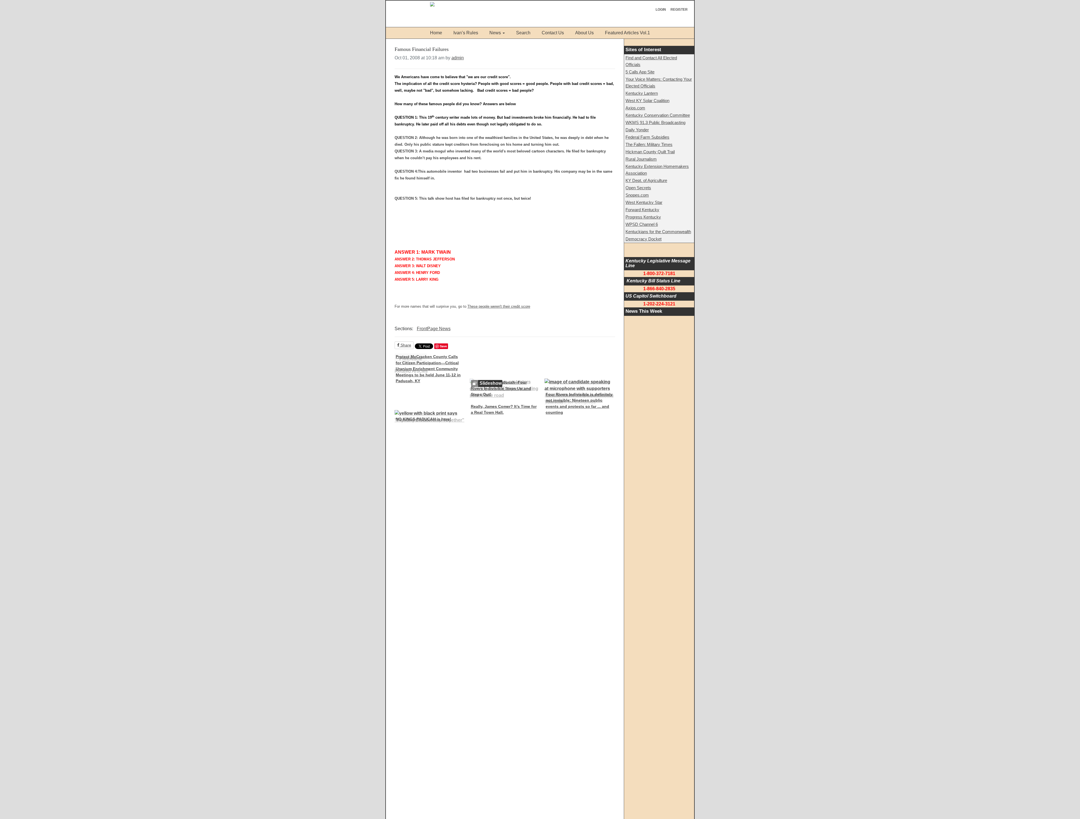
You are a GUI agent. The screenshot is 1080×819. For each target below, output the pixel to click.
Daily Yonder (637, 129)
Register (679, 10)
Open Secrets (638, 187)
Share (405, 345)
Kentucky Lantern (642, 93)
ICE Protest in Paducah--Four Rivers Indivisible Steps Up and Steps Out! (501, 388)
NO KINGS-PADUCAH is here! (423, 419)
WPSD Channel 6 (642, 224)
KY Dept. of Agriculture (646, 180)
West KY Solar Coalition (647, 100)
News (495, 32)
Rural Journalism (641, 159)
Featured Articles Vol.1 (627, 32)
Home (436, 32)
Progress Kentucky (643, 217)
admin (457, 57)
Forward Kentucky (642, 209)
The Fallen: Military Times (649, 144)
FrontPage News (434, 328)
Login (661, 10)
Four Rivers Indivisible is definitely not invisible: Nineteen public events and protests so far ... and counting (579, 403)
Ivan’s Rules (465, 32)
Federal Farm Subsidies (647, 137)
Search (523, 32)
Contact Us (553, 32)
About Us (584, 32)
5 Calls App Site (640, 71)
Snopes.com (637, 195)
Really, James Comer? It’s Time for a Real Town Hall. (504, 409)
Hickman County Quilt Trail (650, 151)
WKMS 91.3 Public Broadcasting (655, 122)
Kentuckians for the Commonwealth (658, 231)
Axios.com (635, 107)
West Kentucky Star (644, 202)
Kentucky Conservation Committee (658, 115)
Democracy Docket (644, 239)
